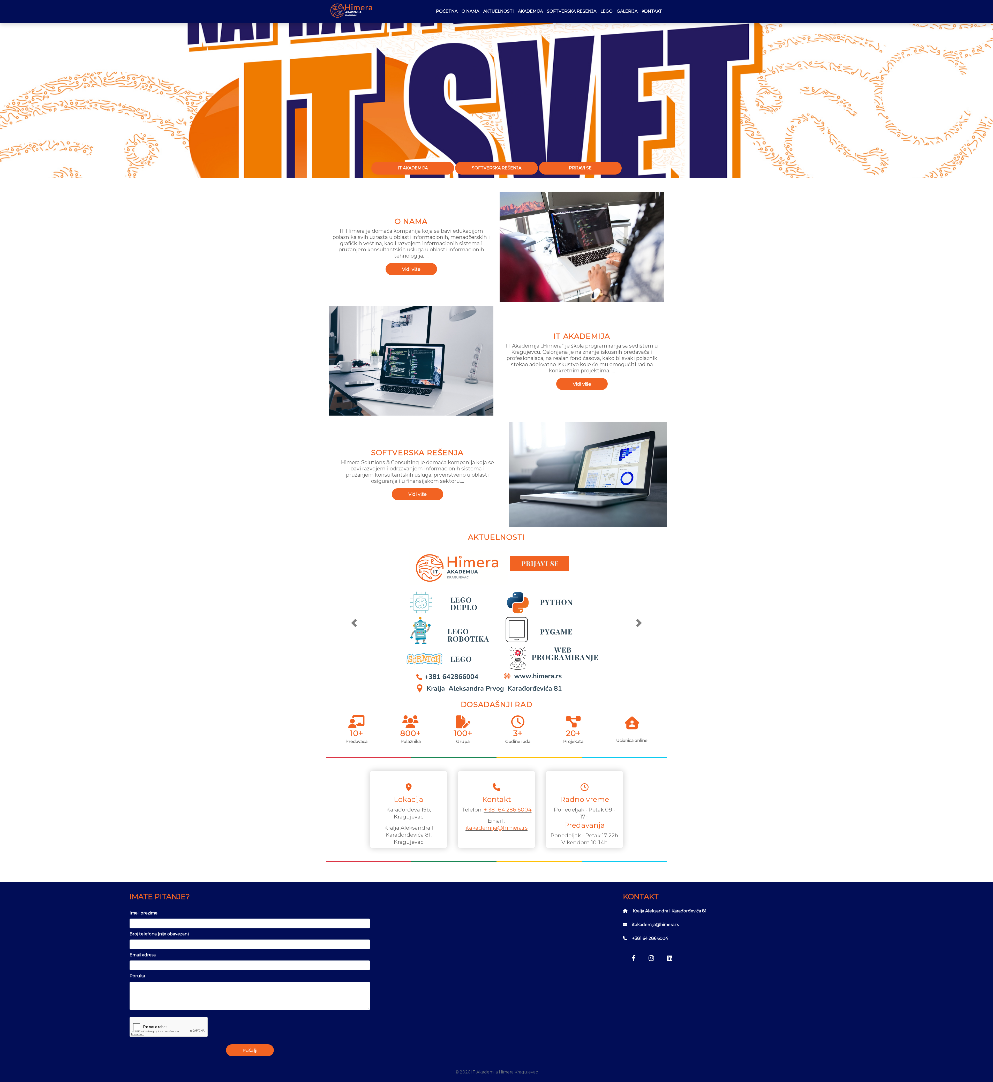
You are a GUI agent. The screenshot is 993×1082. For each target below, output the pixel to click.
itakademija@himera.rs (496, 827)
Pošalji (250, 1050)
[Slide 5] (510, 689)
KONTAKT (652, 11)
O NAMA (470, 11)
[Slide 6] (520, 689)
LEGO (606, 11)
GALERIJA (627, 11)
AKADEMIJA (530, 11)
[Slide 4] (501, 689)
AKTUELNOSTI (498, 11)
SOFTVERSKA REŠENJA (571, 11)
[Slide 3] (492, 689)
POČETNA (446, 11)
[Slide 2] (482, 689)
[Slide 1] (473, 689)
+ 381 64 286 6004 (508, 809)
